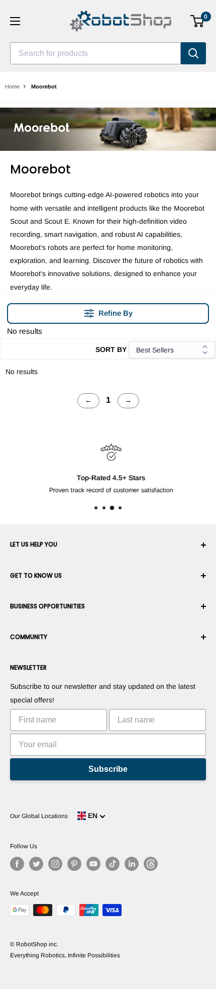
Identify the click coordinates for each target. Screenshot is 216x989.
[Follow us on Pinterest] (74, 864)
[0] (197, 21)
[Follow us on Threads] (151, 864)
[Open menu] (15, 21)
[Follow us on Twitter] (36, 864)
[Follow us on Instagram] (55, 864)
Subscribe (108, 769)
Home (12, 86)
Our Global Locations (39, 816)
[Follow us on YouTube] (93, 864)
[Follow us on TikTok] (112, 864)
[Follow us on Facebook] (17, 864)
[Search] (193, 53)
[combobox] (95, 53)
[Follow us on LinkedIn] (132, 864)
